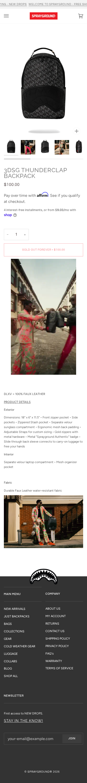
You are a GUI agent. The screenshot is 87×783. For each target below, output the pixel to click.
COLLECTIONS (14, 631)
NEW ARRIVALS (14, 609)
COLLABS (10, 661)
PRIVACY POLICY (57, 646)
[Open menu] (11, 16)
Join (71, 738)
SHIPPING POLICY (57, 638)
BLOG (8, 668)
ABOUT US (52, 608)
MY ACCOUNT (55, 616)
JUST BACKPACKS (16, 616)
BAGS (8, 624)
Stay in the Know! (23, 721)
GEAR (8, 639)
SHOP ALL (11, 676)
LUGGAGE (11, 654)
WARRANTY (53, 661)
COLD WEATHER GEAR (19, 646)
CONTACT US (55, 631)
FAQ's (49, 653)
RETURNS (52, 623)
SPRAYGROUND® (40, 771)
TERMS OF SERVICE (59, 668)
